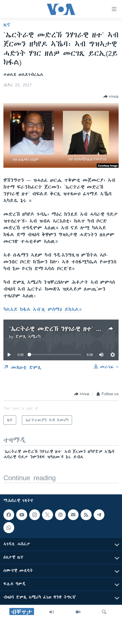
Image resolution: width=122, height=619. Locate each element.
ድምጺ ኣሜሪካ (28, 336)
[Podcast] (60, 514)
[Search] (104, 612)
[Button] (111, 96)
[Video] (78, 612)
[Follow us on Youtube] (21, 514)
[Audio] (51, 612)
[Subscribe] (73, 514)
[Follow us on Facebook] (8, 514)
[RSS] (86, 514)
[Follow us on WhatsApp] (8, 527)
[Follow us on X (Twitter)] (47, 514)
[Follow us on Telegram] (99, 514)
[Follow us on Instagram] (34, 514)
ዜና (6, 24)
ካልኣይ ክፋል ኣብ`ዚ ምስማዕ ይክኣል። (42, 309)
